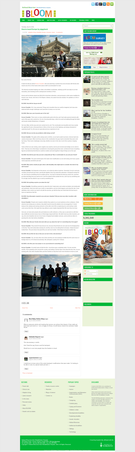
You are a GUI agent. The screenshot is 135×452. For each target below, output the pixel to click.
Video (24, 405)
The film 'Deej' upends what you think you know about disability (101, 180)
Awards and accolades (28, 411)
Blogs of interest (50, 392)
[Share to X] (26, 303)
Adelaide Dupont (34, 337)
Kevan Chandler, (39, 83)
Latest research (26, 395)
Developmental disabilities (76, 413)
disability (39, 32)
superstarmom (34, 358)
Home (23, 20)
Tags (94, 67)
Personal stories (27, 402)
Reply (26, 331)
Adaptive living (26, 392)
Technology (72, 432)
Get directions (56, 441)
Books (71, 397)
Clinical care (25, 389)
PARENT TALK (31, 20)
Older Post (77, 307)
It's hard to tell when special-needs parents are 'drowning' (100, 77)
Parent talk (25, 386)
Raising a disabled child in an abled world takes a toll (100, 89)
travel (53, 32)
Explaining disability (75, 416)
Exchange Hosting (87, 450)
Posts (87, 271)
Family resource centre (52, 386)
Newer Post (25, 307)
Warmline (48, 389)
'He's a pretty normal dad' (99, 144)
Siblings (71, 428)
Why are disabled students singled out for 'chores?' (99, 168)
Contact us (49, 395)
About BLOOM (26, 408)
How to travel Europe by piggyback (35, 29)
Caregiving (72, 400)
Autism (71, 389)
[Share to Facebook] (28, 303)
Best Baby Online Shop (37, 319)
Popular (87, 67)
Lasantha (67, 450)
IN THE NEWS (73, 20)
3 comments (59, 32)
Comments (89, 274)
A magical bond (96, 134)
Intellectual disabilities (75, 425)
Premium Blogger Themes (76, 450)
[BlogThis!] (24, 303)
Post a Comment (27, 373)
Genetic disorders (74, 419)
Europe (44, 32)
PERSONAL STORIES (84, 20)
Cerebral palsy (73, 403)
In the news (25, 399)
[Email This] (22, 303)
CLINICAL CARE (40, 20)
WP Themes (54, 450)
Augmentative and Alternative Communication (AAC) (77, 393)
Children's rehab (73, 410)
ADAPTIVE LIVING (51, 20)
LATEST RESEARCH (62, 20)
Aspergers (72, 386)
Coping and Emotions (75, 406)
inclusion (48, 32)
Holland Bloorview (74, 422)
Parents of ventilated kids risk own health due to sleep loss (100, 123)
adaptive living (32, 32)
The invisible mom (97, 100)
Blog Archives (104, 67)
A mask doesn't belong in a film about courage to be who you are (101, 156)
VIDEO (93, 20)
